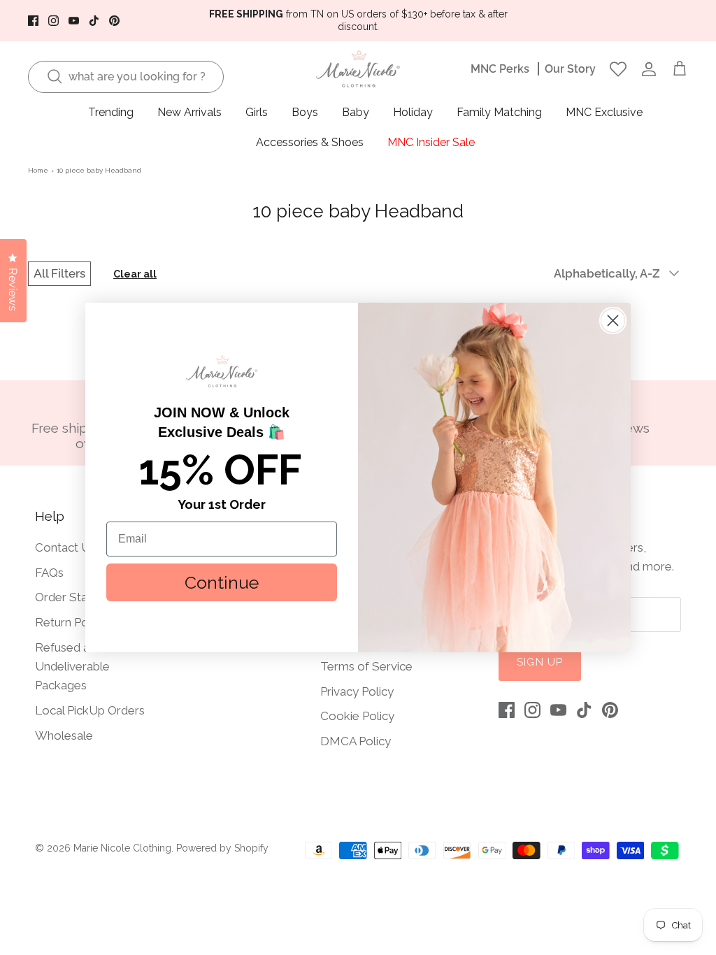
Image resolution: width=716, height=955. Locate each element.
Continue (222, 582)
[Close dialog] (613, 320)
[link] (221, 371)
